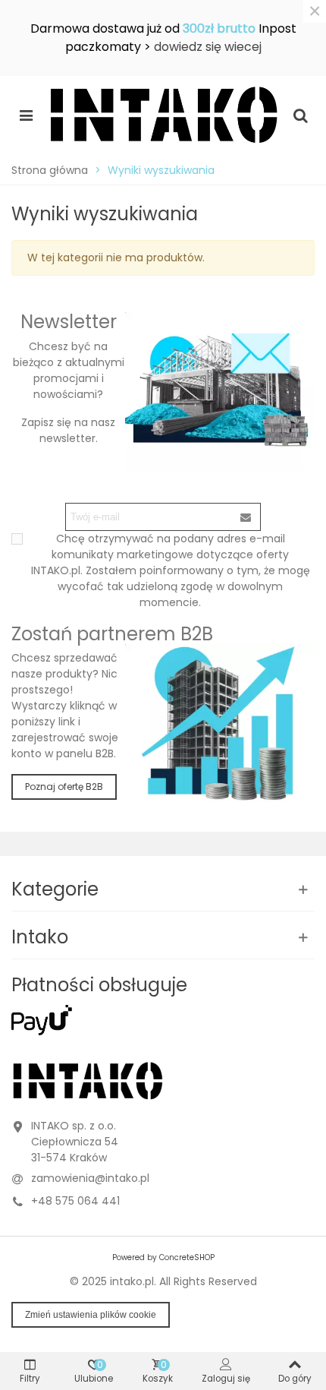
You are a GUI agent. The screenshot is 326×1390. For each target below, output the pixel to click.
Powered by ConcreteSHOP (163, 1257)
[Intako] (163, 114)
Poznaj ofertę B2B (64, 786)
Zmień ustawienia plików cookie (90, 1314)
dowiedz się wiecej (208, 46)
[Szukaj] (300, 114)
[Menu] (25, 114)
